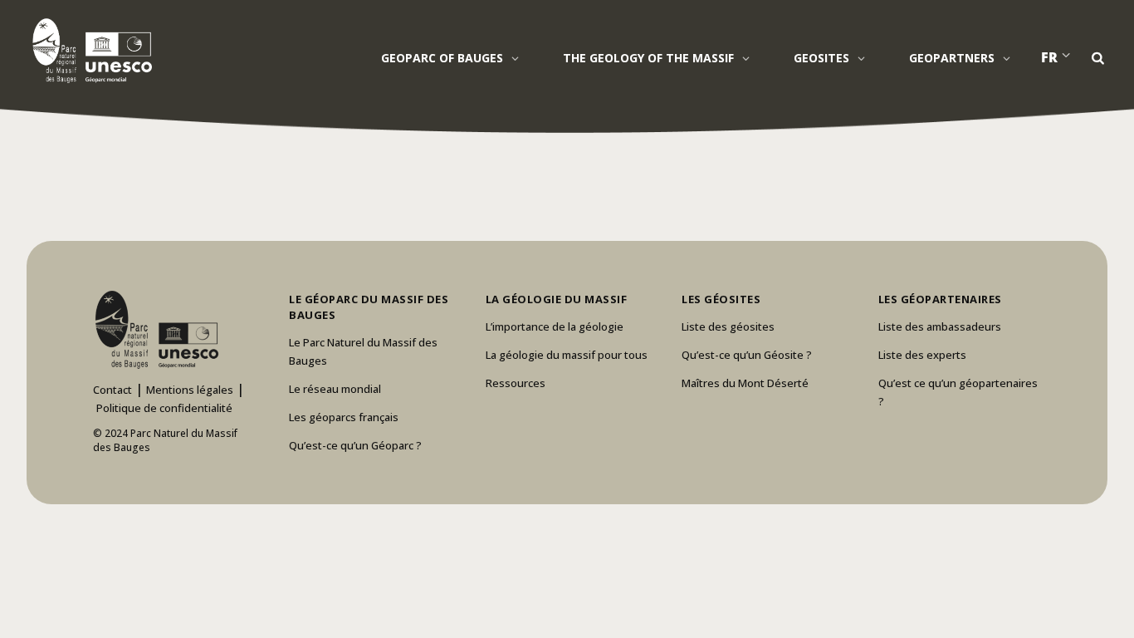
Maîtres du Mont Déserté (745, 382)
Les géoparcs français (343, 417)
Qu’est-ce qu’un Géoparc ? (355, 445)
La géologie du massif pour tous (567, 354)
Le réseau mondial (335, 388)
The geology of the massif (648, 58)
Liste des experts (922, 354)
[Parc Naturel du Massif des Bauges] (89, 50)
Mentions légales (189, 389)
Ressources (515, 382)
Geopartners (952, 58)
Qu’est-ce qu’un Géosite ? (747, 354)
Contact (112, 389)
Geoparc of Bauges (442, 58)
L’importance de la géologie (554, 326)
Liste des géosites (728, 326)
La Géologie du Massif (557, 299)
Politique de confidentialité (164, 407)
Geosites (821, 58)
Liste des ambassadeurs (939, 326)
